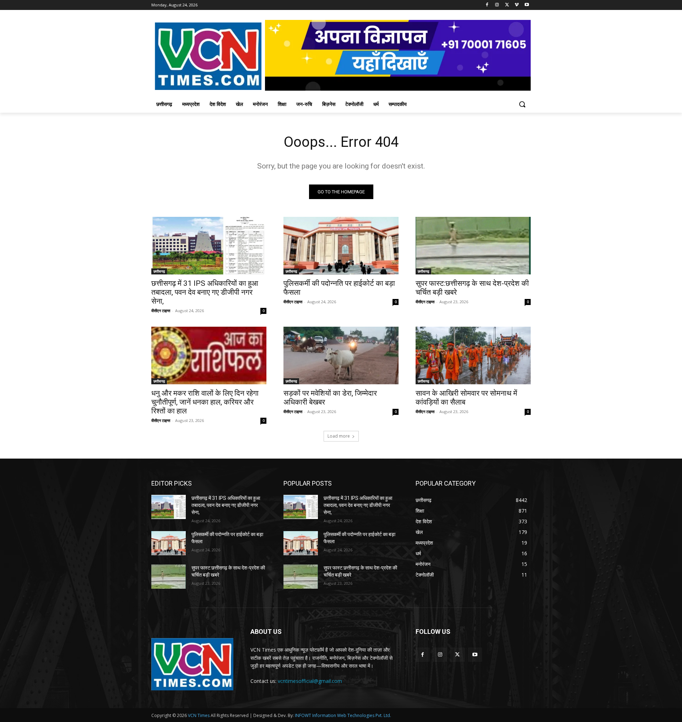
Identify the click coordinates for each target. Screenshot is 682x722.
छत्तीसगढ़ (159, 271)
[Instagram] (497, 5)
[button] (522, 104)
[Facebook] (487, 5)
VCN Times (199, 715)
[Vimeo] (517, 5)
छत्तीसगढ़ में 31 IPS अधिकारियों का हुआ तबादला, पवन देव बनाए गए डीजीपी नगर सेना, (204, 292)
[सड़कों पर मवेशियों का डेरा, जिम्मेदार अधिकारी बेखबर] (341, 355)
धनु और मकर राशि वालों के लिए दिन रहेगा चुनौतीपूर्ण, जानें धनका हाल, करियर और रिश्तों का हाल (205, 402)
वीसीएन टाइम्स (160, 310)
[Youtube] (527, 5)
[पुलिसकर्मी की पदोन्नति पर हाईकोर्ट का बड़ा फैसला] (341, 245)
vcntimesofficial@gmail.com (310, 681)
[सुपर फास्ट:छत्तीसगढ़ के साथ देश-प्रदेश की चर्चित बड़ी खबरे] (473, 245)
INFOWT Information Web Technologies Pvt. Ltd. (343, 715)
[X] (507, 5)
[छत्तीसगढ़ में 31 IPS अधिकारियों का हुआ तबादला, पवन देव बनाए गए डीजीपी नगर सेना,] (208, 245)
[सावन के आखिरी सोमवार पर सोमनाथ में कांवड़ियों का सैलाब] (473, 355)
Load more (339, 436)
